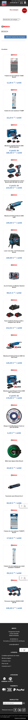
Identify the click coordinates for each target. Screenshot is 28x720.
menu (24, 10)
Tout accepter (13, 717)
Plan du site (4, 663)
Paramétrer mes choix (9, 718)
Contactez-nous (5, 661)
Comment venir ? (6, 666)
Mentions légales (6, 658)
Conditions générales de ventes (10, 655)
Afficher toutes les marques (15, 37)
